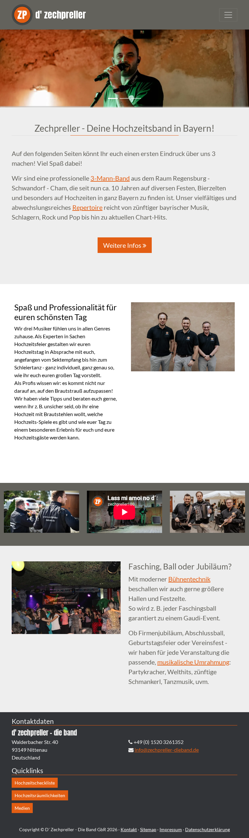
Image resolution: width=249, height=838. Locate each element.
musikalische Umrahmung (193, 662)
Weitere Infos (123, 245)
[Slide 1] (113, 98)
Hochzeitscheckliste (35, 782)
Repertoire (87, 207)
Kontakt (129, 829)
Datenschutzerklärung (207, 829)
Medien (22, 808)
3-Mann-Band (110, 178)
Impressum (171, 829)
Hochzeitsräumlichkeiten (40, 795)
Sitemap (148, 829)
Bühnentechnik (189, 579)
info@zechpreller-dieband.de (167, 750)
